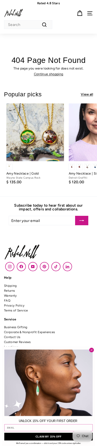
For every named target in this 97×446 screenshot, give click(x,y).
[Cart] (79, 13)
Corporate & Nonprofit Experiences (29, 332)
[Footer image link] (48, 253)
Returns (9, 290)
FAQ (7, 300)
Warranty (10, 295)
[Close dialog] (91, 350)
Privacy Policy (14, 305)
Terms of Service (16, 310)
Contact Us (12, 337)
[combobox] (28, 24)
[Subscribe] (81, 220)
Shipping (10, 285)
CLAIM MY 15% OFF (48, 436)
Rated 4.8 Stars (48, 3)
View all (87, 94)
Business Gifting (16, 327)
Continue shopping (48, 74)
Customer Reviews (17, 342)
